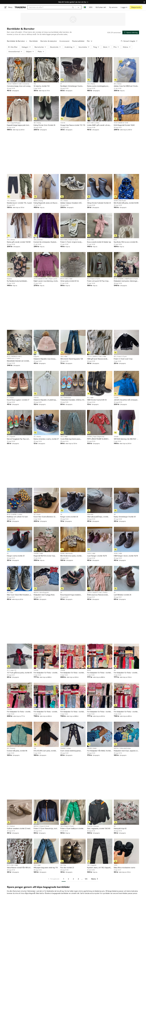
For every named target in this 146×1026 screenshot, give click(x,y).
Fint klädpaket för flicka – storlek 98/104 (72, 673)
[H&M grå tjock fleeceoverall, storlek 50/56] (99, 342)
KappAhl (36, 356)
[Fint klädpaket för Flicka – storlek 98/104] (46, 656)
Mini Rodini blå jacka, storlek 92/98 (126, 203)
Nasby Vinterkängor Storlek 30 (125, 517)
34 (61, 397)
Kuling (39, 123)
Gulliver (12, 826)
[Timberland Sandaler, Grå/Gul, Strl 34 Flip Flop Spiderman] (73, 383)
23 (88, 200)
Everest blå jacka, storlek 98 (17, 751)
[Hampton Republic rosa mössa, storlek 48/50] (46, 342)
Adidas (119, 84)
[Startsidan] (20, 7)
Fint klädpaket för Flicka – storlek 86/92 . (99, 673)
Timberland (67, 397)
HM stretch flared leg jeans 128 (71, 359)
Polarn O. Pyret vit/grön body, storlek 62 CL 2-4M (71, 242)
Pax (65, 865)
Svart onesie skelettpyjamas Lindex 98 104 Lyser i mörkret (70, 751)
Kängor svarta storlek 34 (69, 517)
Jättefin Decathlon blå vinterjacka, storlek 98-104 (126, 400)
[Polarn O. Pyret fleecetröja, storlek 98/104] (46, 812)
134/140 (89, 826)
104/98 (116, 397)
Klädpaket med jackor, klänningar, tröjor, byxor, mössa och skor (126, 281)
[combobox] (51, 7)
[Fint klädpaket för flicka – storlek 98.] (126, 656)
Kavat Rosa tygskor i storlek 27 (18, 400)
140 (61, 436)
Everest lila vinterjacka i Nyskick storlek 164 (45, 242)
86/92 (35, 200)
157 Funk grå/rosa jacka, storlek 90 (19, 673)
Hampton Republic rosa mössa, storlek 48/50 (45, 359)
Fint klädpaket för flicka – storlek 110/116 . (18, 712)
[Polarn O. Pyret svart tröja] (126, 342)
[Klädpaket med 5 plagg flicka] (46, 578)
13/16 (115, 865)
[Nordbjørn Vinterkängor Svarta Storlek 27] (73, 69)
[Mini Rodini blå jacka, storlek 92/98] (126, 186)
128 (61, 356)
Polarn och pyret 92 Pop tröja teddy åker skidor (97, 281)
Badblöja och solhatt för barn (17, 517)
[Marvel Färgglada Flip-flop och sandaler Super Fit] (19, 422)
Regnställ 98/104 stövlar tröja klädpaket (44, 556)
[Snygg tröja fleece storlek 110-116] (73, 108)
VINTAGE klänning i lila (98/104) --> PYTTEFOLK (126, 439)
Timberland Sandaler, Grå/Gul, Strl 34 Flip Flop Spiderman (72, 400)
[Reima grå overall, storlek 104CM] (19, 225)
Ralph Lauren (53, 279)
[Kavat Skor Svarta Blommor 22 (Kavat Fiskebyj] (46, 500)
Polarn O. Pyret (73, 239)
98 (115, 84)
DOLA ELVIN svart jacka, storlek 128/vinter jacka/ (45, 751)
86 (115, 709)
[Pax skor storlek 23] (73, 851)
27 (61, 84)
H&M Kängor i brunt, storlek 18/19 (126, 556)
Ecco (115, 239)
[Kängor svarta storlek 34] (73, 500)
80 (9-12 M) (64, 279)
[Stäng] (144, 2)
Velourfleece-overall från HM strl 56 (18, 868)
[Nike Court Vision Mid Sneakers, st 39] (19, 578)
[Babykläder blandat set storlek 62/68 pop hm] (19, 342)
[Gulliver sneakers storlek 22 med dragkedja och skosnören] (19, 812)
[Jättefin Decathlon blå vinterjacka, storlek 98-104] (126, 383)
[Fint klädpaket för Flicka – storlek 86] (126, 695)
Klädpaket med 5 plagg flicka (44, 595)
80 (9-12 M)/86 (118, 279)
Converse (26, 84)
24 (61, 592)
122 (61, 826)
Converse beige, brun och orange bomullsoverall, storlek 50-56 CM (19, 86)
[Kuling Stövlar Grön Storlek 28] (46, 108)
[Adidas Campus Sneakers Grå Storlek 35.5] (73, 186)
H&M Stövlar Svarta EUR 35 (97, 400)
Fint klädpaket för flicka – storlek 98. (125, 673)
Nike (11, 592)
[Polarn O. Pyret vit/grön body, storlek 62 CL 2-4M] (73, 225)
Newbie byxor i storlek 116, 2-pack (19, 203)
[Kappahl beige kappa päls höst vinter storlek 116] (19, 108)
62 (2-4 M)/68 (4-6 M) (14, 356)
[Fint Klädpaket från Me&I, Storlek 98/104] (99, 734)
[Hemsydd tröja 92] (126, 812)
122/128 (36, 709)
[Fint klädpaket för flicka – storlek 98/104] (73, 656)
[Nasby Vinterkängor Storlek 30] (126, 500)
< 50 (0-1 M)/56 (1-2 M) (14, 84)
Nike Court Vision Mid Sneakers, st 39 (19, 595)
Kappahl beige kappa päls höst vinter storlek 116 (18, 125)
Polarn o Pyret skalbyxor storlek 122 (71, 829)
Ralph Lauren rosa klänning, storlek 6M (46, 281)
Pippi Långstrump (98, 436)
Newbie (13, 200)
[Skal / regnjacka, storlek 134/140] (99, 812)
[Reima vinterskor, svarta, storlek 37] (46, 422)
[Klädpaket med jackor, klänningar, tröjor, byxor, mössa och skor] (126, 264)
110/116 (62, 123)
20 (8, 553)
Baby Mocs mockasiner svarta (124, 867)
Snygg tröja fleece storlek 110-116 (72, 125)
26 (114, 592)
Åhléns (105, 592)
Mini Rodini (122, 200)
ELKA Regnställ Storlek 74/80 (124, 125)
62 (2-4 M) (63, 239)
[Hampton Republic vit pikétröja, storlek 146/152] (46, 383)
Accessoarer (64, 41)
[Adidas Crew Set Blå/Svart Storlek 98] (126, 69)
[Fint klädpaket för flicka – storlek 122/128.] (46, 695)
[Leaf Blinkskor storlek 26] (126, 578)
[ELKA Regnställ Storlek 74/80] (126, 108)
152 (35, 84)
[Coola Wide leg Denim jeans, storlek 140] (73, 422)
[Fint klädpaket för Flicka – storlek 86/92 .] (99, 656)
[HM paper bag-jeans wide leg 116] (46, 851)
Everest (40, 239)
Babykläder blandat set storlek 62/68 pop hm (18, 361)
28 (34, 123)
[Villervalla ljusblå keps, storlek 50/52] (99, 500)
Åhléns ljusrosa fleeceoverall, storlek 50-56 (97, 595)
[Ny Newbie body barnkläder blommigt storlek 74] (19, 264)
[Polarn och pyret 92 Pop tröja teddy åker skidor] (99, 264)
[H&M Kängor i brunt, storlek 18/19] (126, 539)
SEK (90, 7)
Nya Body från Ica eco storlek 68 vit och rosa (125, 242)
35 (61, 200)
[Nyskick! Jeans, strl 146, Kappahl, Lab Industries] (99, 851)
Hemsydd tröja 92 (120, 828)
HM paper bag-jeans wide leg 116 (46, 867)
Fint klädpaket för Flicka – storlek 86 (125, 712)
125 (86, 879)
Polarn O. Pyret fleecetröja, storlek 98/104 (46, 829)
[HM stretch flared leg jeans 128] (73, 342)
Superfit (12, 436)
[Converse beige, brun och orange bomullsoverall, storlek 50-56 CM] (19, 69)
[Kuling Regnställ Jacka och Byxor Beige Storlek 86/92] (46, 186)
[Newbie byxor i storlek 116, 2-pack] (19, 186)
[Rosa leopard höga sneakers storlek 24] (73, 578)
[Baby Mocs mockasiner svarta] (126, 851)
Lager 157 (13, 670)
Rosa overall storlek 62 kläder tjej (99, 242)
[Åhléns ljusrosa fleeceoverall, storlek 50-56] (99, 578)
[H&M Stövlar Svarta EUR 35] (99, 383)
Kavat (12, 397)
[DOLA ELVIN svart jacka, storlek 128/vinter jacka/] (46, 734)
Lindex (97, 123)
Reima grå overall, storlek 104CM (18, 242)
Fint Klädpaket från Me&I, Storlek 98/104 (99, 751)
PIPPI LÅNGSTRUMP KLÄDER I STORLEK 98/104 (97, 439)
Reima (93, 84)
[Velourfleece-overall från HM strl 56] (19, 851)
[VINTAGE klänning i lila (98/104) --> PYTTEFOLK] (126, 422)
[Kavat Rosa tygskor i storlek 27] (19, 383)
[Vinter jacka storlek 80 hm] (73, 264)
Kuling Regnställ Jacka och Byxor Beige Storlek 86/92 (45, 203)
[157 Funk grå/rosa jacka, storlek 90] (19, 656)
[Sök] (73, 7)
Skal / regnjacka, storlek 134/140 (98, 828)
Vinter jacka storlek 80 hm (69, 281)
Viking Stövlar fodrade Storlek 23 (99, 203)
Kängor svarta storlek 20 (16, 556)
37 (34, 436)
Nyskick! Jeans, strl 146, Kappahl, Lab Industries (99, 868)
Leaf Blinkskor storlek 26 (122, 595)
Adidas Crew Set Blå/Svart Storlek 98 (126, 86)
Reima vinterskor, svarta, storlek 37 (46, 439)
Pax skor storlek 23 (67, 867)
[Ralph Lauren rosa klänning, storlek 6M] (46, 264)
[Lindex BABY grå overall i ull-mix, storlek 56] (99, 108)
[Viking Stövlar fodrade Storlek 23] (99, 186)
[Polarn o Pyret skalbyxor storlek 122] (73, 812)
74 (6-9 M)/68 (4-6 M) (40, 279)
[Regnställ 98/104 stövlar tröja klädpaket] (46, 539)
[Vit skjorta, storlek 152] (46, 69)
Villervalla (90, 514)
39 (8, 592)
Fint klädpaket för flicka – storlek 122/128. (45, 712)
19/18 (89, 553)
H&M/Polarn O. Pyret (131, 279)
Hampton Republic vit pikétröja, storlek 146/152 (45, 400)
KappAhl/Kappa (15, 123)
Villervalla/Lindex (125, 748)
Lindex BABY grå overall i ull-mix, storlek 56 (98, 125)
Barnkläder (33, 41)
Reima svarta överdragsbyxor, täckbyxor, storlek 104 (98, 86)
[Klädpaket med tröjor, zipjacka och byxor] (126, 734)
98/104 (36, 592)
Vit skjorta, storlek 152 (42, 86)
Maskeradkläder (78, 41)
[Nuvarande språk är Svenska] (85, 7)
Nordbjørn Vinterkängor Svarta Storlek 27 (71, 86)
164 (35, 239)
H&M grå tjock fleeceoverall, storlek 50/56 (97, 359)
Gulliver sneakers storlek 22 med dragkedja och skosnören (18, 829)
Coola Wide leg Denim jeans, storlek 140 (70, 439)
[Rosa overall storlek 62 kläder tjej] (99, 225)
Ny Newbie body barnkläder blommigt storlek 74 (17, 281)
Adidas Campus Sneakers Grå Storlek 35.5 (70, 203)
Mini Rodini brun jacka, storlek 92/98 (70, 556)
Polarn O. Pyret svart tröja (123, 359)
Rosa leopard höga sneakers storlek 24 (70, 595)
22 (34, 514)
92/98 (116, 200)
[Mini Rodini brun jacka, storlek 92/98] (73, 539)
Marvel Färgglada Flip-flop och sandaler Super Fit (18, 439)
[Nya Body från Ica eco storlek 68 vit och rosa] (126, 225)
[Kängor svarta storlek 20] (19, 539)
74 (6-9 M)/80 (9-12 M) (121, 123)
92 (88, 279)
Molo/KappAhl (44, 592)
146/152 (36, 397)
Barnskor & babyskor (48, 41)
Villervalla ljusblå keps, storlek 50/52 (97, 517)
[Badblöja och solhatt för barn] (19, 500)
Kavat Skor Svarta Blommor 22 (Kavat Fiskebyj (44, 517)
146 (88, 865)
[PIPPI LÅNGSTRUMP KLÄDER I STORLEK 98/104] (99, 422)
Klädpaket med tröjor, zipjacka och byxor (126, 751)
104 (88, 84)
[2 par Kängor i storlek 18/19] (99, 539)
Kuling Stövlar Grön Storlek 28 (44, 125)
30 (115, 514)
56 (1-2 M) (90, 123)
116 (8, 123)
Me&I (94, 748)
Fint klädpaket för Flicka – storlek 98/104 (45, 673)
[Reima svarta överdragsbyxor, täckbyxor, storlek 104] (99, 69)
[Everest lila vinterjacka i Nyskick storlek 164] (46, 225)
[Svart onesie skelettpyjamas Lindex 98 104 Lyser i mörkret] (73, 734)
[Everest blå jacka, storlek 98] (19, 734)
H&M (70, 279)
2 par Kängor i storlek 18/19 (97, 556)
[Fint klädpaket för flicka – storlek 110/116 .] (19, 695)
